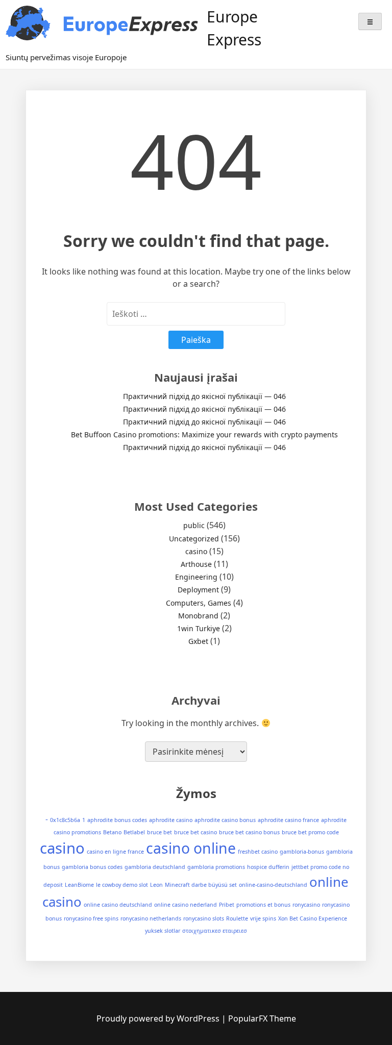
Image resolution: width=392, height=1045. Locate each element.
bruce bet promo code (310, 832)
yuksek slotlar (162, 930)
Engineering (196, 577)
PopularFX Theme (262, 1018)
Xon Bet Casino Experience (312, 918)
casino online (191, 848)
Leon (156, 884)
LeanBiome (79, 884)
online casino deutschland (118, 904)
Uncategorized (194, 538)
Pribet (226, 904)
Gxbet (198, 641)
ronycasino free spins (91, 918)
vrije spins (263, 918)
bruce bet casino (195, 832)
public (194, 525)
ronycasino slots (203, 918)
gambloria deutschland (155, 866)
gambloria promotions (216, 866)
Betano (112, 832)
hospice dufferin (268, 866)
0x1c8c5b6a (65, 820)
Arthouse (196, 564)
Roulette (237, 918)
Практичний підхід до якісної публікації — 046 (204, 396)
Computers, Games (198, 603)
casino (196, 551)
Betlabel (134, 832)
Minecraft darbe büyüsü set (201, 884)
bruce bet (159, 832)
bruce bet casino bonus (249, 832)
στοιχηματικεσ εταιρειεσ (214, 930)
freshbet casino (258, 851)
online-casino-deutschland (273, 884)
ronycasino (306, 904)
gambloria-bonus (302, 851)
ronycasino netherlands (150, 918)
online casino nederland (185, 904)
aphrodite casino (170, 820)
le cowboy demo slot (122, 884)
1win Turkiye (198, 628)
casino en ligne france (115, 851)
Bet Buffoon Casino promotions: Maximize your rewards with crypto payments (204, 434)
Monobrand (198, 615)
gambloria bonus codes (92, 866)
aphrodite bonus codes (117, 820)
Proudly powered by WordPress (159, 1018)
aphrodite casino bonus (225, 820)
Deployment (198, 589)
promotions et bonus (263, 904)
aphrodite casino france (288, 820)
